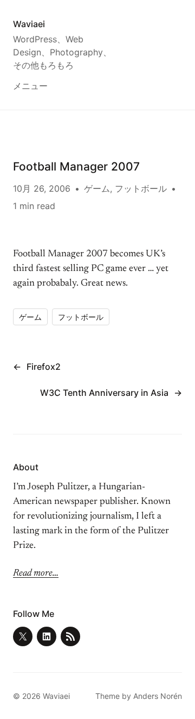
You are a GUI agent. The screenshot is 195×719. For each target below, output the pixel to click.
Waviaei (29, 23)
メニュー (30, 85)
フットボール (141, 188)
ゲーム (97, 188)
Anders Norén (157, 696)
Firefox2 (44, 366)
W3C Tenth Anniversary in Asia (104, 392)
